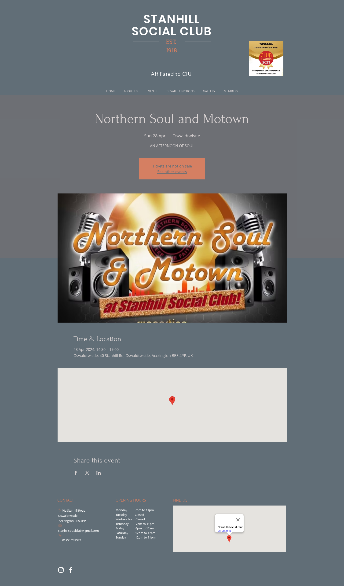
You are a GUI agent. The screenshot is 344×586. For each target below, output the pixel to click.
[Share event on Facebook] (75, 473)
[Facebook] (70, 570)
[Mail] (60, 525)
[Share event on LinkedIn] (98, 473)
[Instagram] (61, 570)
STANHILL (171, 19)
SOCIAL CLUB (172, 31)
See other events (172, 171)
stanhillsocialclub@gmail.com (78, 530)
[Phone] (60, 535)
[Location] (59, 510)
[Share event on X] (87, 473)
